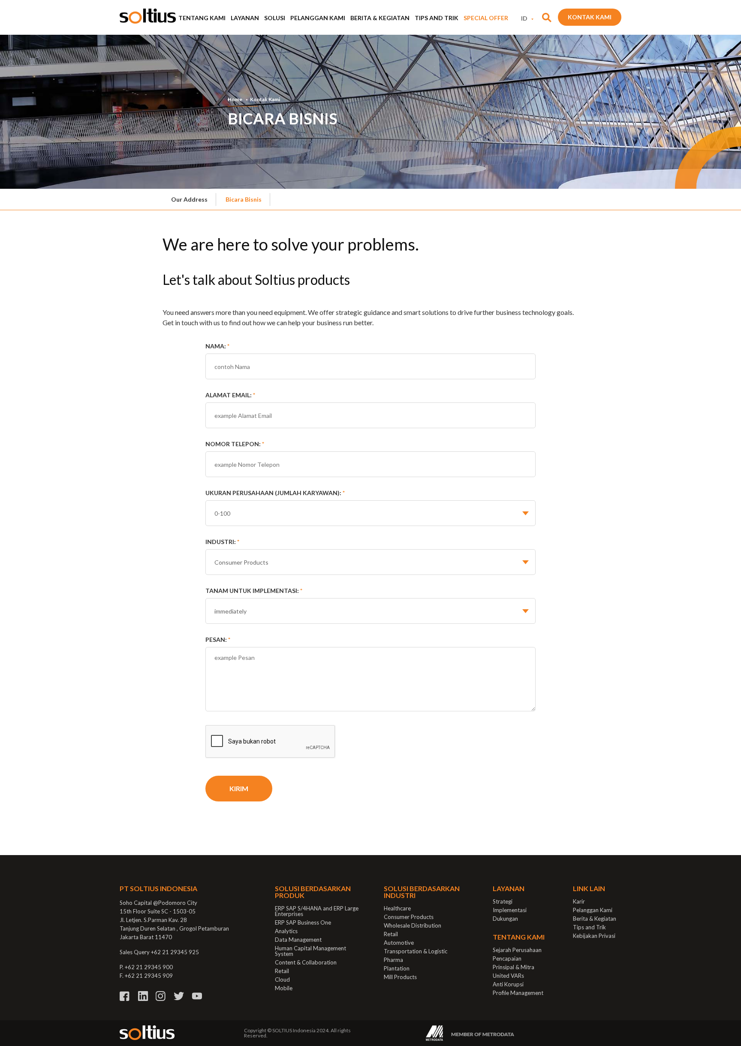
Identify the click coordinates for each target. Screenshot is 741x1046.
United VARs (508, 975)
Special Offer (486, 17)
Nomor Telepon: (234, 443)
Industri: (222, 541)
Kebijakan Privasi (594, 935)
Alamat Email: (230, 395)
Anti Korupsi (508, 984)
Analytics (286, 931)
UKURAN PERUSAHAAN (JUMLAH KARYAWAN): (275, 492)
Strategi (502, 901)
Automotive (399, 942)
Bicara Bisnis (244, 199)
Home (235, 99)
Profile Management (518, 992)
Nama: (217, 346)
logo (148, 16)
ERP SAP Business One (303, 922)
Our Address (189, 199)
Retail (282, 970)
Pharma (393, 959)
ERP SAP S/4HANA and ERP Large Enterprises (316, 911)
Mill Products (400, 976)
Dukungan (505, 918)
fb (125, 996)
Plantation (397, 968)
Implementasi (510, 910)
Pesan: (217, 639)
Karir (579, 901)
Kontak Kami (589, 17)
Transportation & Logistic (415, 951)
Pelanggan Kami (317, 17)
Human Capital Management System (310, 951)
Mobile (283, 988)
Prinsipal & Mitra (513, 967)
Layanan (245, 17)
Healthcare (397, 908)
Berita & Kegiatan (380, 17)
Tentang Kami (202, 17)
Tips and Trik (436, 17)
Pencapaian (507, 958)
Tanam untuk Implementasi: (253, 590)
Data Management (298, 939)
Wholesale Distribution (412, 925)
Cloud (282, 979)
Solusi (274, 17)
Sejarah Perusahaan (517, 949)
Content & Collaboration (306, 962)
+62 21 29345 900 (149, 967)
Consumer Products (409, 916)
